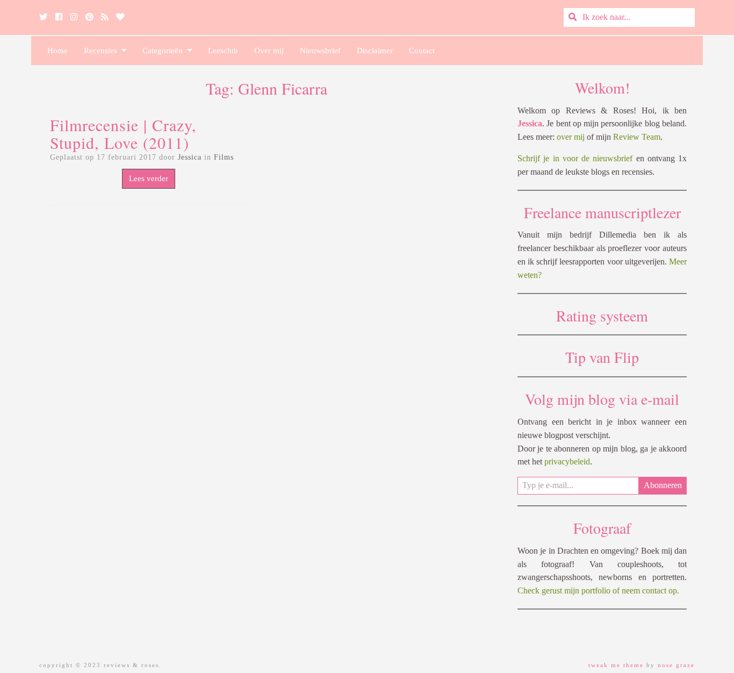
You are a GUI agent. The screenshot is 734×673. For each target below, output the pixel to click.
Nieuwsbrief (320, 50)
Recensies (102, 50)
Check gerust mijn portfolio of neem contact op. (598, 590)
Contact (422, 50)
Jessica (190, 157)
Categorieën (164, 50)
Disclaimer (375, 50)
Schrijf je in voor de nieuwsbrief (574, 158)
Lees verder (148, 178)
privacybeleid (567, 461)
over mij (571, 136)
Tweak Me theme (616, 665)
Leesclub (223, 50)
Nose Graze (676, 665)
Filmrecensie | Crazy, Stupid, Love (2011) (123, 133)
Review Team (636, 136)
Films (224, 157)
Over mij (269, 50)
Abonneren (663, 485)
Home (57, 50)
